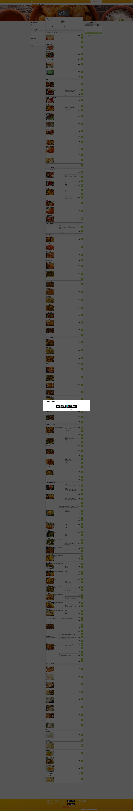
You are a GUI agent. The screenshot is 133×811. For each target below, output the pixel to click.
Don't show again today (67, 409)
